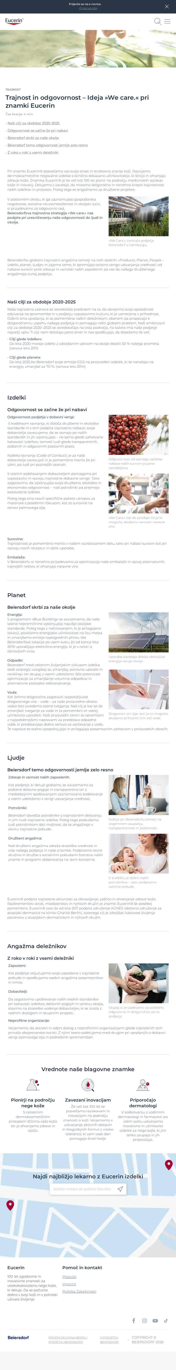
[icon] (120, 1189)
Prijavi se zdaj (88, 8)
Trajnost (13, 89)
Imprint (69, 1284)
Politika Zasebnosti (79, 1291)
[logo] (14, 21)
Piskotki (69, 1277)
